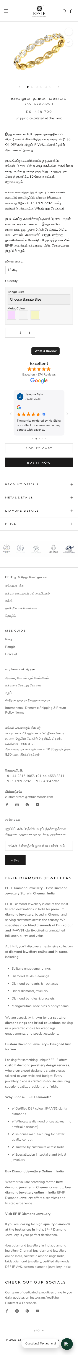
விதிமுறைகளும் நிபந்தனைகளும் (27, 700)
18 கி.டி (13, 270)
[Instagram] (17, 804)
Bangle (10, 647)
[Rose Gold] (12, 315)
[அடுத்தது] (58, 87)
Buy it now (39, 462)
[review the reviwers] (19, 408)
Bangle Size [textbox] (16, 292)
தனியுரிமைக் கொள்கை (21, 608)
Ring (8, 639)
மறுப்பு (9, 693)
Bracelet (11, 654)
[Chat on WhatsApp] (67, 1344)
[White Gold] (24, 315)
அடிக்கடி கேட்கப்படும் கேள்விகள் (27, 678)
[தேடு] (65, 11)
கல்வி (9, 601)
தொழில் (10, 615)
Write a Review (45, 351)
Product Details (22, 484)
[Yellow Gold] (36, 315)
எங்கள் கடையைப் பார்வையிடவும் (27, 593)
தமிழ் (37, 1330)
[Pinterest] (27, 804)
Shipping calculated (30, 118)
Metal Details (19, 497)
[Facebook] (6, 804)
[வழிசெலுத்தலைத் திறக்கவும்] (6, 10)
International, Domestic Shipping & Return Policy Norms (35, 710)
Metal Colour (17, 308)
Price (10, 523)
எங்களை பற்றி (14, 586)
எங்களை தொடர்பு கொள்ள (23, 685)
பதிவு (15, 860)
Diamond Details (22, 510)
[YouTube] (37, 804)
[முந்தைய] (19, 87)
